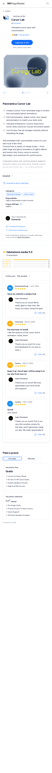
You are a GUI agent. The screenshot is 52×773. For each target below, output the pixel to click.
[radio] (12, 458)
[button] (21, 204)
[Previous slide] (4, 92)
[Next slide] (47, 92)
